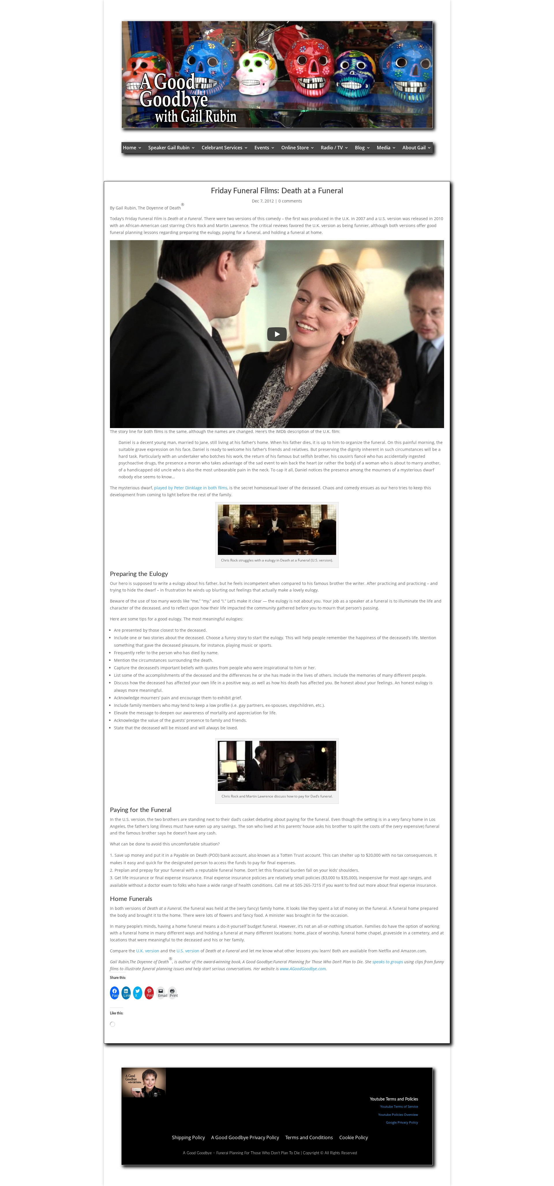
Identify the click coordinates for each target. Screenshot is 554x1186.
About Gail (414, 147)
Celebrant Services (222, 147)
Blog (360, 147)
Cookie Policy (353, 1138)
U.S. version (188, 950)
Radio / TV (332, 147)
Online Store (295, 147)
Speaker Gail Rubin (169, 147)
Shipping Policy (188, 1138)
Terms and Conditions (309, 1138)
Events (261, 147)
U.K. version (147, 950)
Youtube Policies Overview (398, 1114)
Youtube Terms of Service (399, 1106)
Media (383, 147)
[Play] (277, 334)
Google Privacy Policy (402, 1122)
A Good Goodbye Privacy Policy (245, 1138)
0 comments (290, 201)
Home (129, 147)
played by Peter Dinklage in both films (190, 487)
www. (285, 968)
